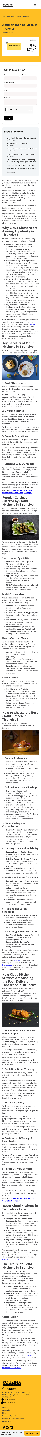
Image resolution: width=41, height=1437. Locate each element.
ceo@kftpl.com (7, 1397)
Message (7, 97)
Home (4, 16)
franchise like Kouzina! (11, 1368)
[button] (34, 4)
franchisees (7, 965)
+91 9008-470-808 (10, 1399)
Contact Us (6, 1410)
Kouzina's (29, 1355)
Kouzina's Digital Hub (10, 1416)
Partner (32, 1433)
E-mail (24, 75)
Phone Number (9, 82)
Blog (4, 1413)
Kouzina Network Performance (13, 1419)
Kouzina (32, 324)
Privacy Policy (7, 1422)
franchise (6, 1259)
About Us (5, 1407)
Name (6, 75)
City (5, 90)
